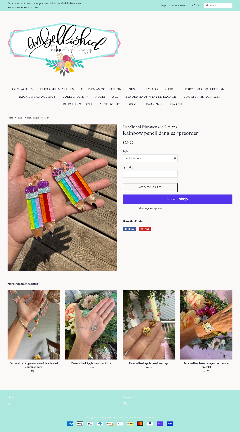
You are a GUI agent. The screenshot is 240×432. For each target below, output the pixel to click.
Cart (198, 5)
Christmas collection (101, 89)
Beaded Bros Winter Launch (151, 97)
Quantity (128, 167)
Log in (164, 5)
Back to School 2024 (37, 97)
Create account (179, 5)
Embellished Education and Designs (119, 417)
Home (100, 97)
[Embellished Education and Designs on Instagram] (125, 405)
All (115, 97)
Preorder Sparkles (57, 89)
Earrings (154, 104)
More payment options (150, 208)
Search (176, 104)
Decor (133, 104)
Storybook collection (203, 89)
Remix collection (160, 89)
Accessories (110, 104)
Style (125, 151)
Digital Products (76, 104)
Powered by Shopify (146, 417)
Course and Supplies (202, 97)
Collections (74, 97)
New (133, 89)
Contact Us (22, 89)
